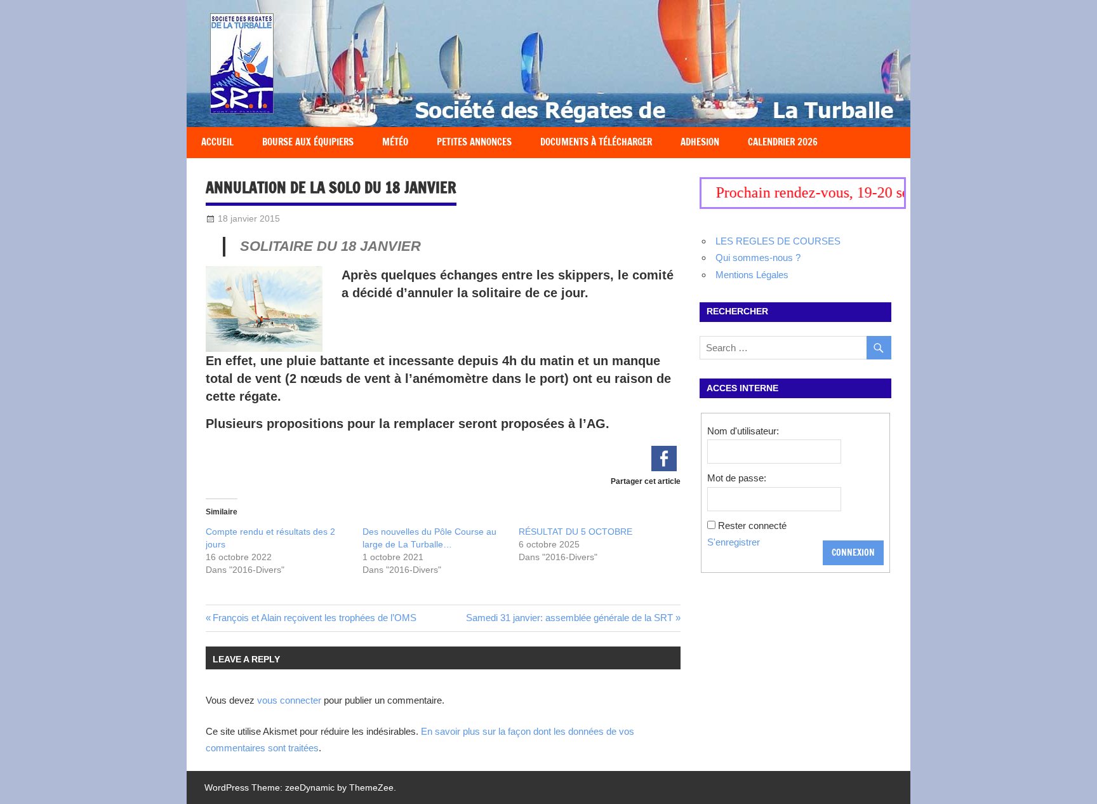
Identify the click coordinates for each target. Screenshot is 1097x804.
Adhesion (700, 142)
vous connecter (289, 700)
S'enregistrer (733, 542)
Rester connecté (752, 525)
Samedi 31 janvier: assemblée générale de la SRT (569, 617)
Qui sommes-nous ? (758, 257)
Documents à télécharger (596, 142)
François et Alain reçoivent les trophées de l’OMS (314, 617)
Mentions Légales (751, 274)
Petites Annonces (474, 142)
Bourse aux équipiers (308, 142)
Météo (395, 142)
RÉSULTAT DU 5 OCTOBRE (575, 531)
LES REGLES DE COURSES (778, 241)
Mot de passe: (736, 477)
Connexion (853, 552)
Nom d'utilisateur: (743, 430)
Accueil (217, 142)
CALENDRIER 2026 (783, 142)
